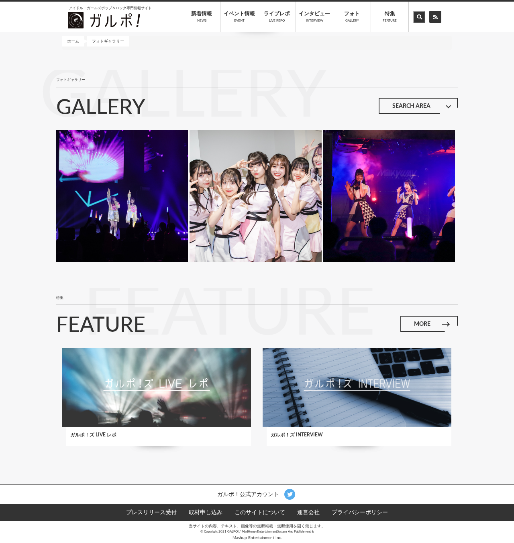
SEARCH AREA (411, 106)
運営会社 (308, 512)
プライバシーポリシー (360, 512)
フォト (352, 16)
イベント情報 (239, 16)
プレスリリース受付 (151, 512)
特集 (390, 16)
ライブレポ (277, 16)
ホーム (73, 41)
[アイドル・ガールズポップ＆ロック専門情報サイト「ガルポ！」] (104, 20)
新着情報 (201, 16)
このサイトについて (260, 512)
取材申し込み (205, 512)
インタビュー (314, 16)
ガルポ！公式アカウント (249, 494)
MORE (422, 324)
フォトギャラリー (108, 41)
